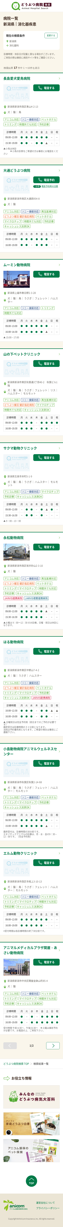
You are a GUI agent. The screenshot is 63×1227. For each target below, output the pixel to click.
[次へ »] (53, 1045)
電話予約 (49, 180)
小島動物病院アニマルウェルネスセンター (30, 751)
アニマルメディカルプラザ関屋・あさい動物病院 (30, 950)
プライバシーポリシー (48, 1208)
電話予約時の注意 (46, 186)
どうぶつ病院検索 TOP (16, 1064)
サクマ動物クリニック (20, 448)
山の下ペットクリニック (21, 354)
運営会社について (45, 1202)
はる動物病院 (13, 641)
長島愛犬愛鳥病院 (16, 78)
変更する (51, 35)
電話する (49, 88)
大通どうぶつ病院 (16, 170)
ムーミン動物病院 (16, 264)
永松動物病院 (13, 537)
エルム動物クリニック (20, 853)
